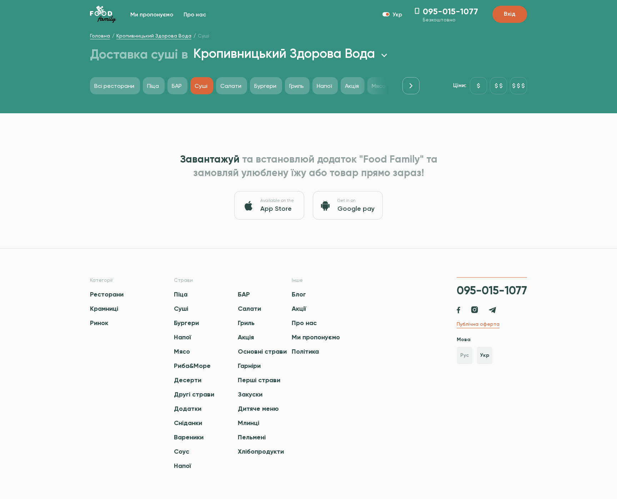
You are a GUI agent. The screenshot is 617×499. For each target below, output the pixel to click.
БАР (244, 294)
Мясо (182, 351)
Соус (181, 451)
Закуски (250, 394)
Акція (246, 337)
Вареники (189, 437)
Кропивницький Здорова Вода (153, 36)
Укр (484, 355)
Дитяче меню (258, 409)
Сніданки (188, 423)
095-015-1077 (492, 290)
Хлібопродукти (261, 451)
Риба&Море (192, 366)
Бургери (186, 323)
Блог (299, 294)
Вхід (510, 14)
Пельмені (252, 437)
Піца (180, 294)
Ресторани (107, 294)
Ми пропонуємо (151, 15)
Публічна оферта (478, 324)
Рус (464, 355)
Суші (181, 309)
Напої (182, 337)
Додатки (187, 409)
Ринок (99, 323)
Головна (100, 36)
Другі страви (194, 394)
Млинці (248, 423)
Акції (299, 309)
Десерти (187, 380)
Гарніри (249, 366)
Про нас (195, 15)
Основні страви (262, 351)
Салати (249, 309)
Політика (305, 351)
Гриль (246, 323)
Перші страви (259, 380)
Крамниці (104, 309)
